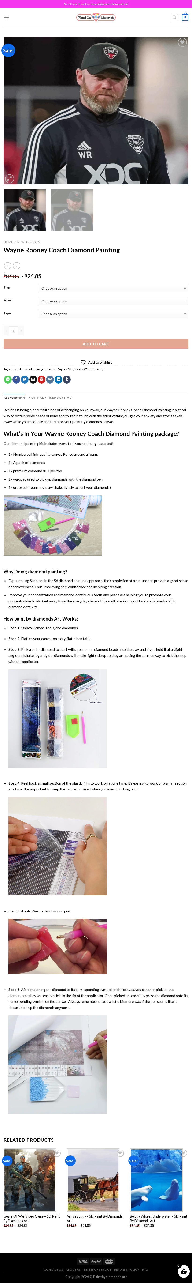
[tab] (14, 398)
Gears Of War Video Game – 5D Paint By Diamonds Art (32, 1218)
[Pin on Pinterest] (41, 380)
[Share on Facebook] (16, 380)
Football (16, 369)
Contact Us (53, 1269)
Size (7, 288)
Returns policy (126, 1269)
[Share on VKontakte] (50, 380)
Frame (8, 300)
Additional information (50, 398)
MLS (70, 369)
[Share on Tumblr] (67, 380)
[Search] (174, 17)
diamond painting (24, 443)
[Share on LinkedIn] (58, 380)
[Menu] (6, 17)
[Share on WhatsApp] (8, 380)
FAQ (145, 1269)
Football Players (56, 369)
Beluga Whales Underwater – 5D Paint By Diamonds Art (158, 1218)
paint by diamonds (87, 421)
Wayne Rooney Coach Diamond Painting (139, 409)
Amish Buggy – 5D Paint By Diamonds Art (94, 1218)
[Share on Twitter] (25, 380)
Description (14, 398)
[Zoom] (9, 178)
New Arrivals (28, 242)
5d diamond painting (70, 580)
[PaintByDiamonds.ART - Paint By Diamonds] (96, 17)
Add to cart (96, 344)
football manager (34, 369)
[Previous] (13, 110)
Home (8, 242)
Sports (78, 369)
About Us (73, 1269)
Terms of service (97, 1269)
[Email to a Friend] (33, 380)
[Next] (179, 110)
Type (7, 313)
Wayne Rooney (94, 369)
